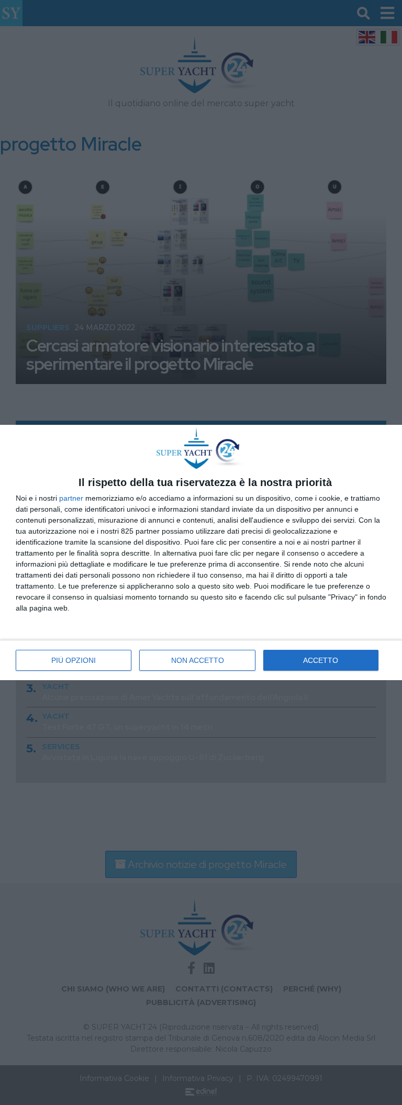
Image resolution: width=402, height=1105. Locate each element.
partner (71, 498)
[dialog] (201, 552)
